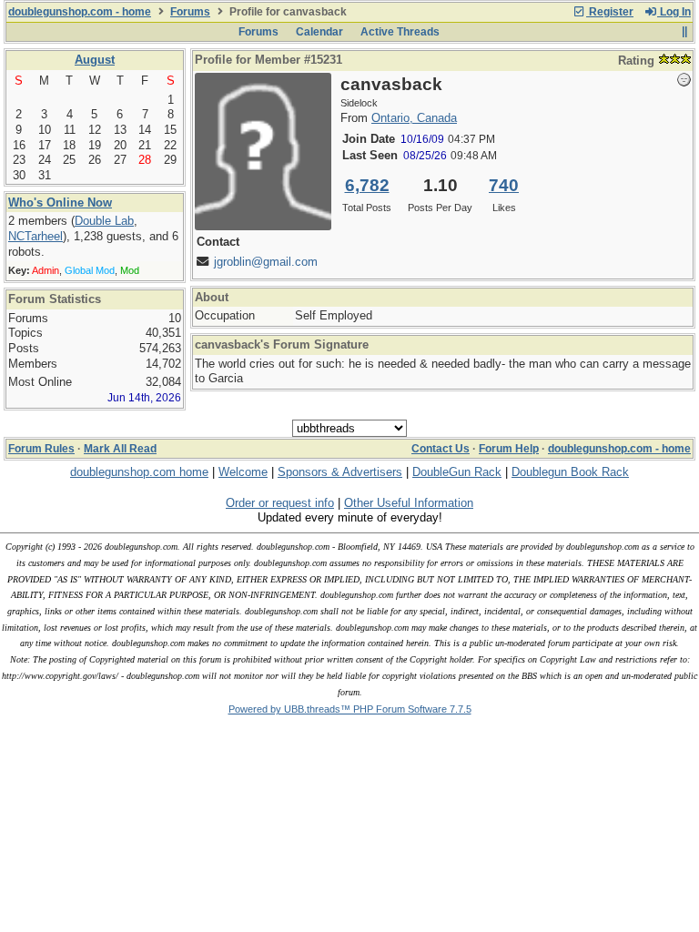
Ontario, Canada (414, 118)
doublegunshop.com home (139, 472)
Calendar (319, 31)
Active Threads (400, 31)
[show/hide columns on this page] (684, 32)
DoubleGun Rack (456, 472)
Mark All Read (120, 448)
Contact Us (440, 448)
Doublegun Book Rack (570, 472)
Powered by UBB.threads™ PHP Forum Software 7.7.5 (349, 709)
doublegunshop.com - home (79, 11)
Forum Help (509, 448)
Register (609, 11)
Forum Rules (41, 448)
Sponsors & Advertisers (340, 472)
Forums (190, 11)
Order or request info (280, 503)
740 (504, 185)
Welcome (243, 472)
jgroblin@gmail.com (266, 261)
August (95, 59)
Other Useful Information (408, 503)
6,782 (367, 185)
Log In (674, 11)
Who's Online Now (60, 202)
